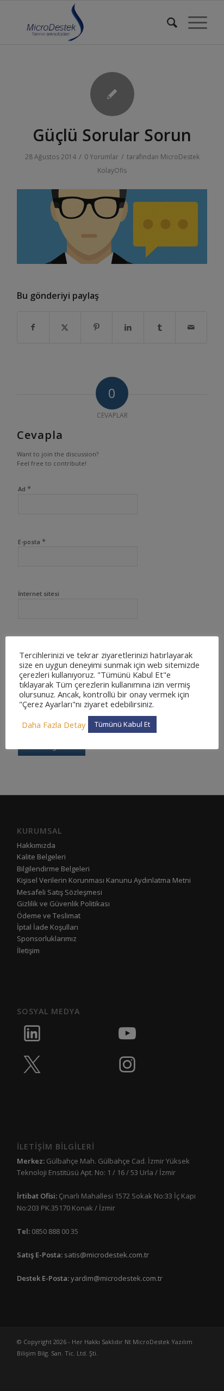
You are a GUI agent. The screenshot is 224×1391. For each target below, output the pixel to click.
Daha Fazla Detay (53, 725)
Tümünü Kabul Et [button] (122, 724)
